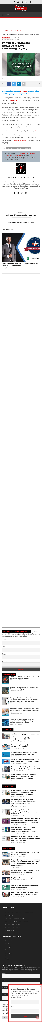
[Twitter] (22, 2)
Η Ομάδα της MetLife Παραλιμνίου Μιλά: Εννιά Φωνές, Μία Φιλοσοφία (25, 871)
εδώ (35, 131)
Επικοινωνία (9, 930)
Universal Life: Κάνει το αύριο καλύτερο (21, 214)
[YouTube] (18, 2)
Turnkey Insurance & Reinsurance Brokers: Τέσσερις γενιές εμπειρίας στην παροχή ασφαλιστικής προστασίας (23, 802)
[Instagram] (30, 2)
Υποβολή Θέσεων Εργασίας (14, 918)
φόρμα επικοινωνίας (20, 140)
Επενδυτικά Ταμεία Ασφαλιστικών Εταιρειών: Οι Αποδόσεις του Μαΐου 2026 (25, 768)
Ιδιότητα (4, 661)
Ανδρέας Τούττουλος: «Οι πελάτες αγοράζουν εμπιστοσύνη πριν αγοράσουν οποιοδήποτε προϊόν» (23, 829)
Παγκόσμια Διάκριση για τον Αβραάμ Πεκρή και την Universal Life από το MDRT (20, 264)
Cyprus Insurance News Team (11, 39)
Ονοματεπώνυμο (16, 997)
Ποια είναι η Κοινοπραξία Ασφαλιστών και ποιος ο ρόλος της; (25, 746)
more (39, 83)
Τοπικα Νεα (18, 30)
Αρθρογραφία (9, 953)
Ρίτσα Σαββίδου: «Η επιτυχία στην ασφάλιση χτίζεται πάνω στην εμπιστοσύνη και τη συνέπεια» (23, 776)
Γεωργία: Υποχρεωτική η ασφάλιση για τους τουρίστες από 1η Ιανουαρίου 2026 (25, 760)
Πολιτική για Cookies (12, 927)
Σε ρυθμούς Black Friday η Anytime (21, 221)
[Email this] (23, 84)
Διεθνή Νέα (9, 947)
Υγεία (7, 959)
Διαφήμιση (9, 915)
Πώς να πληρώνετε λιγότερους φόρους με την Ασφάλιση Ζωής (25, 886)
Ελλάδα (7, 944)
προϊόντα (19, 148)
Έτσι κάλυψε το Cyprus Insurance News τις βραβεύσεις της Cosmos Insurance (24, 893)
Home (7, 30)
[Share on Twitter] (14, 84)
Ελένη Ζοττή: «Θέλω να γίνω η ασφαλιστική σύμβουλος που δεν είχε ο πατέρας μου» (25, 812)
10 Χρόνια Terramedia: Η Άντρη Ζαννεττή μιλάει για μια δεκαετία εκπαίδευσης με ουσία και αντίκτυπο (25, 838)
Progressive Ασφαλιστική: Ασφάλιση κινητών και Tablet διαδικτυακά (24, 753)
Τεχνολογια (9, 950)
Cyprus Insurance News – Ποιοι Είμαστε (19, 912)
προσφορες (27, 148)
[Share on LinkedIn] (19, 84)
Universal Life (12, 100)
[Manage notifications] (37, 1017)
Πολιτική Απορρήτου (12, 924)
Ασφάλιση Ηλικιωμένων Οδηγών (22, 878)
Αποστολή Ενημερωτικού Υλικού (16, 921)
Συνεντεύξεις (9, 956)
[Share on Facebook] (9, 84)
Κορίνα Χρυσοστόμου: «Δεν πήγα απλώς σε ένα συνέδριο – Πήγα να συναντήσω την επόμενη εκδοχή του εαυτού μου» (25, 820)
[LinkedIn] (26, 2)
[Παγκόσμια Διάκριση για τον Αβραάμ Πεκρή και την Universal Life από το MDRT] (21, 247)
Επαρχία (4, 654)
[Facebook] (14, 2)
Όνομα (4, 639)
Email (3, 647)
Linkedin (23, 91)
